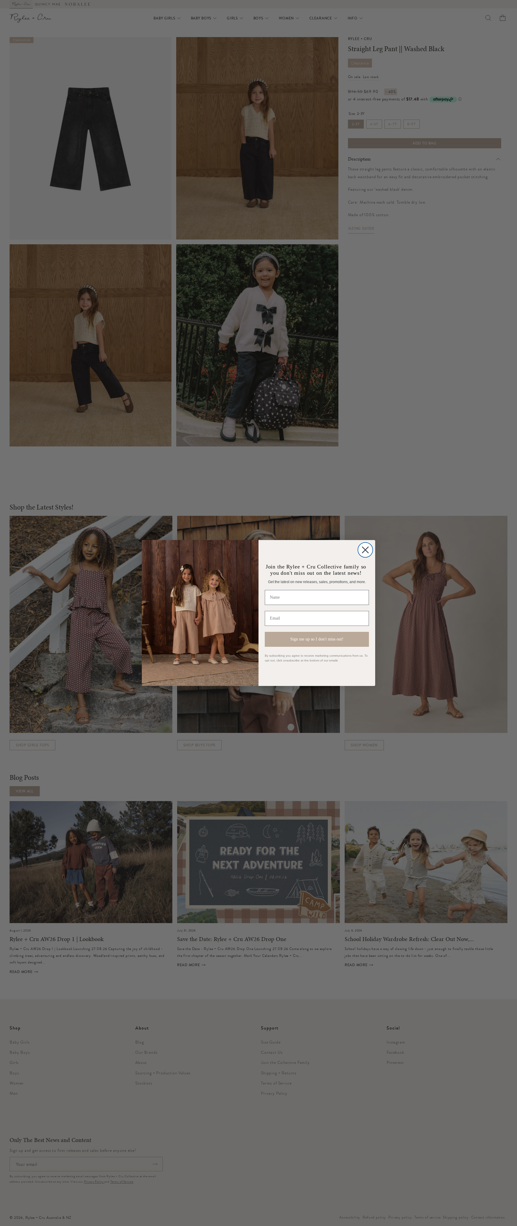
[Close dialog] (365, 549)
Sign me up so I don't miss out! (316, 639)
